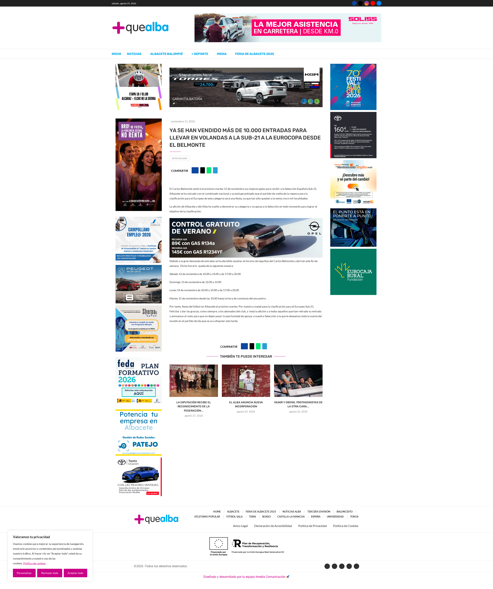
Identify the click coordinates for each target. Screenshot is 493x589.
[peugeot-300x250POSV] (353, 210)
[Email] (379, 3)
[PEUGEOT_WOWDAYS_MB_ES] (139, 267)
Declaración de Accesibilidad (273, 526)
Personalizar (24, 573)
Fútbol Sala (234, 516)
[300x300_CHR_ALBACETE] (353, 114)
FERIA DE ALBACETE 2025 (261, 511)
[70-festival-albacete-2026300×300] (353, 65)
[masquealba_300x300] (139, 307)
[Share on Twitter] (202, 170)
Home (217, 511)
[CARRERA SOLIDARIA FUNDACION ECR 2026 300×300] (353, 250)
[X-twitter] (334, 566)
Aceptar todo (75, 573)
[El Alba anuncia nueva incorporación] (246, 381)
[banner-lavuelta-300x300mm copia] (139, 65)
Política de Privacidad (312, 526)
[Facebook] (354, 3)
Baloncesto (345, 511)
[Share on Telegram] (215, 170)
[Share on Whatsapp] (209, 170)
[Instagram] (366, 3)
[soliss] (288, 15)
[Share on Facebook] (195, 170)
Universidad (335, 516)
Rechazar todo (49, 573)
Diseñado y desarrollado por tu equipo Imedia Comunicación (244, 577)
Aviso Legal (240, 526)
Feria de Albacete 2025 (254, 54)
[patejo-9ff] (139, 411)
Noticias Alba (179, 158)
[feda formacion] (139, 359)
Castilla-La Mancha (291, 516)
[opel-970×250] (246, 221)
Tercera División (318, 511)
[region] (50, 555)
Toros (354, 516)
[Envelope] (356, 566)
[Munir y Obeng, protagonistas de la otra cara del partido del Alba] (298, 381)
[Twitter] (360, 3)
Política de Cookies (345, 526)
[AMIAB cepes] (353, 162)
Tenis (252, 516)
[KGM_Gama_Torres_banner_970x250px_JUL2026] (246, 69)
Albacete (233, 511)
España (315, 516)
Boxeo (266, 516)
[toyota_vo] (139, 460)
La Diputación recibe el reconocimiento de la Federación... (193, 406)
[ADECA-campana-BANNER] (139, 218)
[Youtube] (373, 3)
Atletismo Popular (207, 516)
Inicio (116, 54)
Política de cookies (34, 563)
